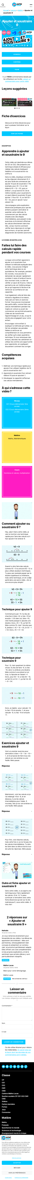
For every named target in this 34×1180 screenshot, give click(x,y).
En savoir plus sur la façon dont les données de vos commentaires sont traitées (18, 1052)
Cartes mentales (8, 1104)
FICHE (17, 69)
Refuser (17, 1168)
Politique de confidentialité (21, 1177)
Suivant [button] (30, 101)
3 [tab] (19, 108)
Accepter (17, 1163)
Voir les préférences (17, 1173)
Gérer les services (16, 1158)
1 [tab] (14, 108)
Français (5, 1125)
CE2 (3, 1085)
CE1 (3, 1082)
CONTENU (17, 62)
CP (3, 1080)
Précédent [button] (4, 101)
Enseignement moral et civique (14, 1133)
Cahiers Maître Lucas (10, 1093)
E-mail (4, 1032)
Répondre (5, 960)
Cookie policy (8, 1177)
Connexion (6, 1112)
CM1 (3, 1088)
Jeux (4, 1109)
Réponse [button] (6, 766)
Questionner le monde (10, 1128)
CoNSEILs (17, 54)
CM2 (4, 1091)
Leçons (13, 10)
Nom (3, 1023)
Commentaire (7, 1006)
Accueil (6, 10)
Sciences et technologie (11, 1130)
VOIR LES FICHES (17, 133)
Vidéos (4, 1101)
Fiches (4, 1107)
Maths (20, 10)
